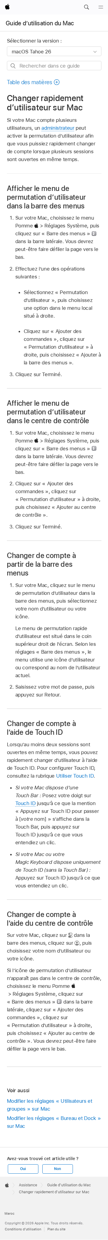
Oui (23, 1169)
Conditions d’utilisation (23, 1229)
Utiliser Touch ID (75, 776)
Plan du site (56, 1229)
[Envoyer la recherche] (13, 66)
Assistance (28, 1185)
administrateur (57, 128)
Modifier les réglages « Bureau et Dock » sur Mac (54, 1122)
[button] (86, 7)
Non (57, 1169)
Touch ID (25, 803)
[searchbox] (54, 65)
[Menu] (101, 7)
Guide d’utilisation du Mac (40, 23)
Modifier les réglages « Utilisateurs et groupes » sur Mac (49, 1105)
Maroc (9, 1213)
